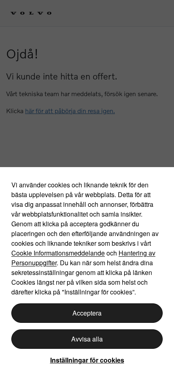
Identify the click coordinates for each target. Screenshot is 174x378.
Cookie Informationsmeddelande (58, 253)
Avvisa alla (87, 339)
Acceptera (87, 313)
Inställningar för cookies (87, 360)
